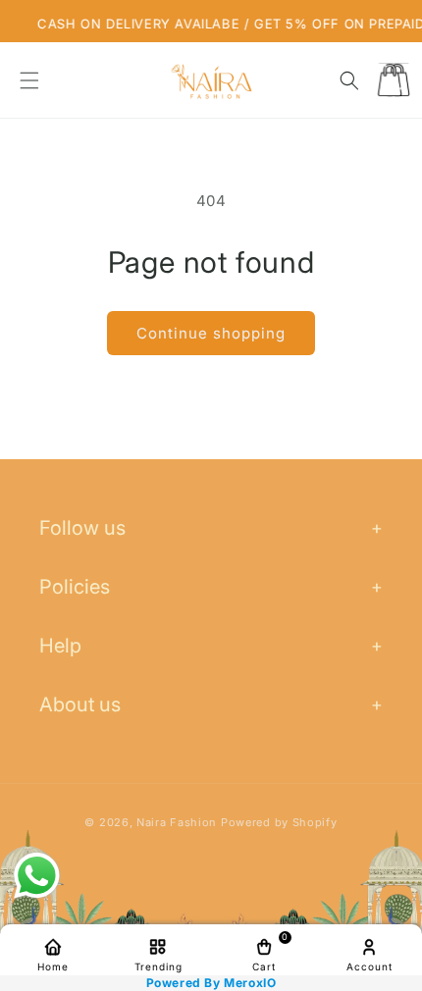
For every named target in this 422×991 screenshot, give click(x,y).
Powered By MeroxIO (211, 983)
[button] (29, 80)
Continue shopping (211, 333)
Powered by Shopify (279, 822)
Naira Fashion (176, 822)
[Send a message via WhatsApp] (37, 876)
